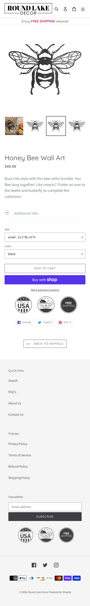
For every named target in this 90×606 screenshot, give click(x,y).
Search (13, 380)
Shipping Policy (19, 478)
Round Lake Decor (38, 592)
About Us (14, 403)
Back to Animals (48, 344)
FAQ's (12, 392)
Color (8, 246)
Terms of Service (19, 455)
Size (7, 229)
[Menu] (82, 8)
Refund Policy (18, 466)
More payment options (45, 290)
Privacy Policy (17, 444)
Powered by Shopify (60, 592)
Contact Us (15, 414)
